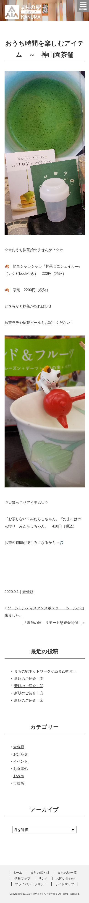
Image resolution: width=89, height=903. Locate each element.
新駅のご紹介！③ (28, 693)
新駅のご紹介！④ (28, 686)
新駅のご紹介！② (28, 700)
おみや (18, 776)
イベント (20, 761)
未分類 (27, 592)
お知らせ (20, 754)
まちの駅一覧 (67, 872)
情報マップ (22, 878)
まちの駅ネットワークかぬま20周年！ (45, 671)
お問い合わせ (65, 878)
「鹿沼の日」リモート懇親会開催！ (52, 623)
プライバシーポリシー (31, 884)
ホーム (17, 872)
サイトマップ (64, 884)
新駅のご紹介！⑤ (28, 679)
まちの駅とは (40, 872)
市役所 (18, 783)
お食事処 (20, 769)
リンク (43, 878)
